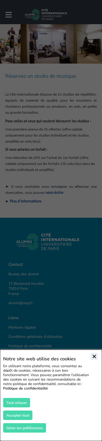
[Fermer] (94, 356)
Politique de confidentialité (25, 388)
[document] (51, 395)
